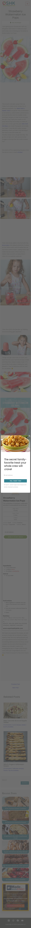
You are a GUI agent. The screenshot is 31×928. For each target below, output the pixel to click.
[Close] (28, 437)
